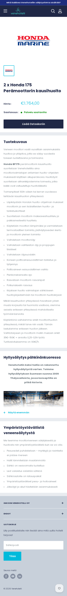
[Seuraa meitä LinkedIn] (19, 576)
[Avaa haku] (53, 11)
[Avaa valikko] (5, 11)
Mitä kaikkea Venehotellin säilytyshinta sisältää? (33, 2)
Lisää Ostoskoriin (33, 124)
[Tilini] (60, 11)
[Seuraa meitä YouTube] (12, 576)
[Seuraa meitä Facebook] (6, 576)
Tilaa (12, 556)
